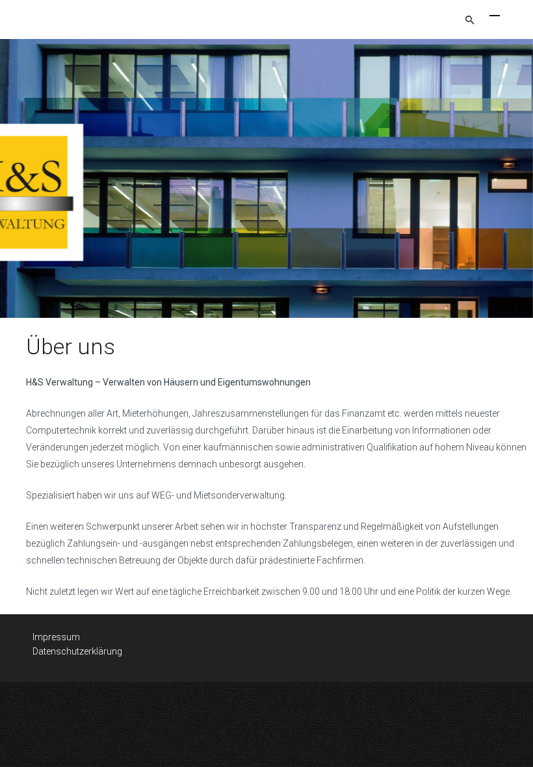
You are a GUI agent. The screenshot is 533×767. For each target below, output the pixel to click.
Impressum (56, 637)
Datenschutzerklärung (77, 651)
